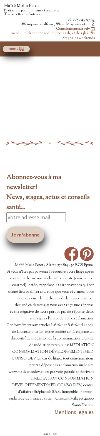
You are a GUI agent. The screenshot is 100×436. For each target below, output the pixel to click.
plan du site (50, 434)
